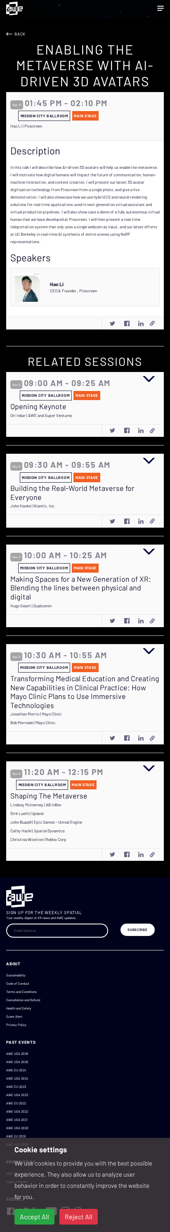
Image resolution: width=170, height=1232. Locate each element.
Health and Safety (18, 1008)
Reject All (78, 1216)
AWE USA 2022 (17, 1111)
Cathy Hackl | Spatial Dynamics (37, 830)
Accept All (34, 1216)
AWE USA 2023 (17, 1095)
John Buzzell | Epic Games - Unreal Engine (46, 822)
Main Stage (85, 116)
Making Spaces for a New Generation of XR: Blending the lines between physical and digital (80, 588)
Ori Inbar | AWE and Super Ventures (41, 415)
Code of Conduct (17, 983)
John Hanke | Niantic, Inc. (32, 505)
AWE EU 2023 (16, 1087)
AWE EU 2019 (16, 1136)
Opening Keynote (38, 406)
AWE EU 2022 (16, 1103)
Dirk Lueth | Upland (26, 813)
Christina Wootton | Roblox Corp (38, 839)
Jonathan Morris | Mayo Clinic (35, 713)
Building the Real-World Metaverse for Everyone (72, 493)
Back (20, 33)
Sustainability (16, 975)
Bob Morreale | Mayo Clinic (32, 722)
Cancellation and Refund (23, 1000)
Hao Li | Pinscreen (26, 125)
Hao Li (57, 284)
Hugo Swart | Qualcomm (31, 605)
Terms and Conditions (21, 992)
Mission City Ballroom (44, 116)
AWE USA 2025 (17, 1062)
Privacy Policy (16, 1025)
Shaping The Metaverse (48, 795)
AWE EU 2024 (16, 1070)
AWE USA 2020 (17, 1128)
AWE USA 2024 (17, 1078)
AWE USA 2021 (17, 1120)
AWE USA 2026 (17, 1054)
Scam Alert (14, 1016)
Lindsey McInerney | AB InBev (35, 804)
